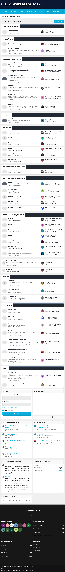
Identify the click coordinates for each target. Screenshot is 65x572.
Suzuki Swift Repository (20, 4)
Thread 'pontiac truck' (12, 447)
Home (5, 12)
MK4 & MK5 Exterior (14, 202)
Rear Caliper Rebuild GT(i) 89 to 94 (54, 246)
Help (27, 570)
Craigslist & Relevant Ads (17, 339)
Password (5, 401)
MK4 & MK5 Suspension (16, 207)
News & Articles (13, 289)
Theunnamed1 (57, 98)
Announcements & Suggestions (19, 70)
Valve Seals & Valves (50, 351)
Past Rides (11, 94)
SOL (53, 139)
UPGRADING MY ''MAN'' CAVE (52, 87)
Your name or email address (11, 395)
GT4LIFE (56, 121)
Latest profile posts (13, 462)
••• (30, 473)
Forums (14, 12)
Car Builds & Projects (15, 119)
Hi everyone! (48, 64)
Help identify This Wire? (51, 235)
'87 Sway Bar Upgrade (51, 159)
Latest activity (36, 550)
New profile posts (37, 547)
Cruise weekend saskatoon (52, 384)
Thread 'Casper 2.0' (11, 453)
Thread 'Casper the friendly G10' (15, 440)
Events (5, 368)
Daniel (54, 144)
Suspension (12, 159)
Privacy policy (21, 570)
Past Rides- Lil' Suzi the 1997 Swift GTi (54, 97)
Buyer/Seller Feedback (16, 358)
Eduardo (7, 476)
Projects (6, 115)
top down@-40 (56, 191)
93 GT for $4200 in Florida (52, 341)
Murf (53, 51)
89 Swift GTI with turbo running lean (54, 230)
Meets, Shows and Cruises (17, 384)
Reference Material (14, 252)
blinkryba (54, 385)
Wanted (10, 323)
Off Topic (11, 86)
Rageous (55, 209)
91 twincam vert (49, 310)
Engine (10, 148)
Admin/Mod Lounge (10, 26)
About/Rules (7, 39)
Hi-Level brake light (50, 202)
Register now (23, 417)
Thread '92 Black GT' (11, 434)
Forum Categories (50, 43)
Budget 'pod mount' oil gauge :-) (54, 196)
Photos (10, 105)
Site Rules (11, 43)
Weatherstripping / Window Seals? (54, 132)
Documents (12, 296)
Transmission (12, 154)
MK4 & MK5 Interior (14, 196)
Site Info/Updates (14, 49)
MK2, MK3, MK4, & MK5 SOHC (13, 178)
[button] (31, 11)
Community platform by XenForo (17, 566)
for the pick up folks (50, 106)
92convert (54, 318)
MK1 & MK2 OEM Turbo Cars (13, 167)
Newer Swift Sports (13, 261)
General (10, 171)
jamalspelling (56, 242)
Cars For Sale (12, 309)
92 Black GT (48, 120)
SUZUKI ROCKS (56, 237)
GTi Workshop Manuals (51, 297)
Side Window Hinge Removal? (53, 224)
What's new (25, 12)
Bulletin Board (13, 30)
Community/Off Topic (11, 59)
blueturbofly (55, 79)
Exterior (10, 137)
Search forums (15, 16)
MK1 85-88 (6, 128)
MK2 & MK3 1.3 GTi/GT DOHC (13, 215)
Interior (10, 132)
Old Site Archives (49, 282)
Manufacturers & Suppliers (17, 349)
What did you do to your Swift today (54, 78)
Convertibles (12, 189)
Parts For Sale (12, 316)
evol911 (54, 326)
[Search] (62, 11)
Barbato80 (8, 465)
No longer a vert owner (51, 190)
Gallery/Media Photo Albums (53, 70)
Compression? (49, 171)
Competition (12, 372)
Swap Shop (11, 330)
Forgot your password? (9, 407)
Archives (11, 281)
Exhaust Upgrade (49, 262)
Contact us (4, 570)
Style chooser (6, 569)
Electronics (12, 143)
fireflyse (54, 107)
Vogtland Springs (49, 332)
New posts (4, 16)
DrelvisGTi (54, 65)
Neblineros (48, 143)
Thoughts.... (48, 50)
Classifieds (7, 305)
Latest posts (42, 422)
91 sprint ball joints (50, 207)
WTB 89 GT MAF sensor (51, 317)
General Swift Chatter (15, 76)
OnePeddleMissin (56, 198)
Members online (42, 391)
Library (5, 277)
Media (37, 12)
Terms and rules (12, 570)
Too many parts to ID (50, 137)
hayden (60, 471)
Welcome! (11, 63)
